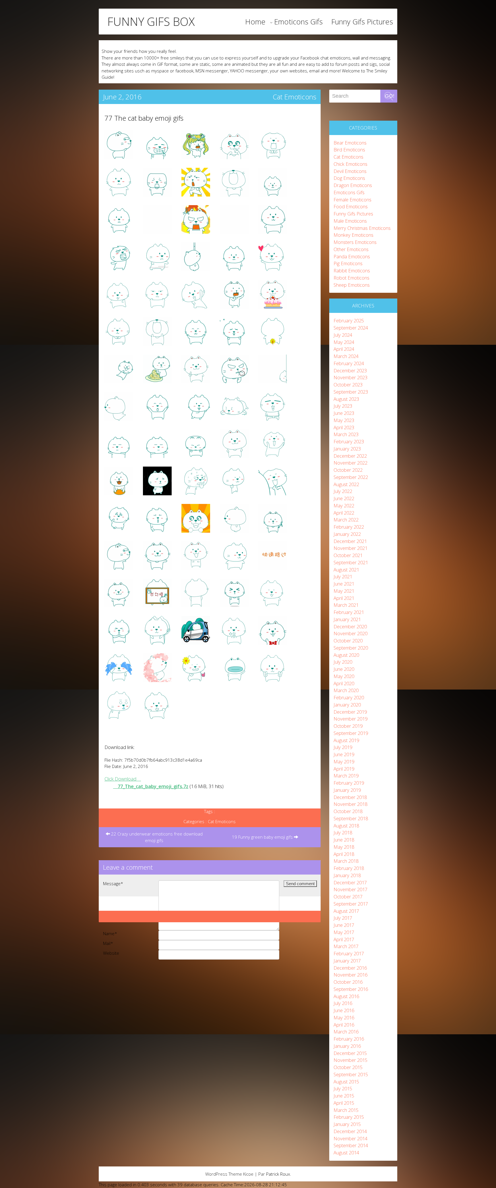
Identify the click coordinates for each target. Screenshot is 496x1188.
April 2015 (344, 1103)
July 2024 (343, 335)
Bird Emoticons (349, 149)
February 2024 (349, 363)
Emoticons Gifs (298, 21)
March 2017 (346, 946)
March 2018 (346, 861)
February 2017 (349, 953)
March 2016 (346, 1031)
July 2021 (343, 576)
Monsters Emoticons (355, 242)
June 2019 (344, 754)
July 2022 (343, 491)
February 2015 (349, 1117)
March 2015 (346, 1110)
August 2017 (346, 911)
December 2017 (350, 882)
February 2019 (349, 782)
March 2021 (346, 605)
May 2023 (344, 420)
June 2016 (344, 1010)
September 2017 (351, 903)
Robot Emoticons (351, 277)
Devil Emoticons (350, 171)
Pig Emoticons (348, 263)
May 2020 (344, 676)
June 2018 (344, 839)
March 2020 (346, 690)
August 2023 (346, 399)
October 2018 (348, 811)
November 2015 (350, 1060)
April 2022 (344, 512)
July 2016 (343, 1003)
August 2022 (346, 484)
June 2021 (344, 583)
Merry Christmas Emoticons (362, 228)
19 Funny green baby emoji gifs (263, 837)
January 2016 (347, 1046)
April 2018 (344, 854)
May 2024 (344, 342)
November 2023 (350, 377)
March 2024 (346, 356)
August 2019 (346, 740)
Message (113, 883)
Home (255, 21)
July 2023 (343, 406)
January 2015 (347, 1124)
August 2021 (346, 569)
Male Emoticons (350, 220)
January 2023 (347, 448)
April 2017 (344, 939)
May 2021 (344, 591)
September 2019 (351, 733)
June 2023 (344, 413)
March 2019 (346, 775)
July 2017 (343, 917)
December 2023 (350, 370)
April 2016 (344, 1024)
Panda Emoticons (352, 256)
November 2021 (350, 548)
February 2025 (349, 320)
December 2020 (350, 626)
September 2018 (351, 818)
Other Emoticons (351, 249)
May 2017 (344, 932)
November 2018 (350, 804)
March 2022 (346, 519)
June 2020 (344, 669)
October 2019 (348, 726)
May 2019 (344, 761)
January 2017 (347, 960)
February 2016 (349, 1038)
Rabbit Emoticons (352, 270)
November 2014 (350, 1138)
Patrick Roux (278, 1174)
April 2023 (344, 427)
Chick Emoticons (350, 164)
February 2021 (349, 612)
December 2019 (350, 711)
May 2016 (344, 1017)
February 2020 (349, 697)
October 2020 (348, 640)
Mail (108, 943)
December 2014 (350, 1131)
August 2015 (346, 1081)
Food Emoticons (351, 206)
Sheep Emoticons (352, 285)
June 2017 (344, 925)
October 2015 (348, 1067)
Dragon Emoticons (353, 185)
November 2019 (350, 718)
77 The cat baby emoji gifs (143, 118)
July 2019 (343, 747)
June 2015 (344, 1095)
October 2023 (348, 384)
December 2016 (350, 967)
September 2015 (351, 1074)
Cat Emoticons (294, 96)
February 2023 (349, 441)
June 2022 (344, 498)
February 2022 (349, 526)
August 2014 (346, 1152)
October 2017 (348, 896)
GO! (389, 96)
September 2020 (351, 647)
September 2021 (351, 562)
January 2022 (347, 534)
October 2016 (348, 982)
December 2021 (350, 541)
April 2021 (344, 598)
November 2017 (350, 889)
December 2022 (350, 456)
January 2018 (347, 875)
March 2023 (346, 434)
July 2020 (343, 661)
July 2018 (343, 832)
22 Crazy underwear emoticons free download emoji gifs (156, 837)
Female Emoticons (352, 199)
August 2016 (346, 996)
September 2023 (351, 391)
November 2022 (350, 462)
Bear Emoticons (350, 142)
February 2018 (349, 868)
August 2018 (346, 825)
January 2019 (347, 790)
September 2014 (351, 1145)
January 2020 (347, 704)
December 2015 (350, 1053)
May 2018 (344, 847)
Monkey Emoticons (353, 235)
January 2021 (347, 619)
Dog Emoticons (349, 178)
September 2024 (351, 327)
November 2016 (350, 974)
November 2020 (350, 633)
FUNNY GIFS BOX (151, 21)
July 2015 (343, 1088)
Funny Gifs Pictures (362, 21)
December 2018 (350, 797)
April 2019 (344, 768)
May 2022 (344, 505)
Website (111, 953)
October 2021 (348, 555)
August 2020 (346, 655)
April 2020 (344, 683)
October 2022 (348, 470)
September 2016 (351, 989)
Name (110, 933)
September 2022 (351, 477)
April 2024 (344, 349)
